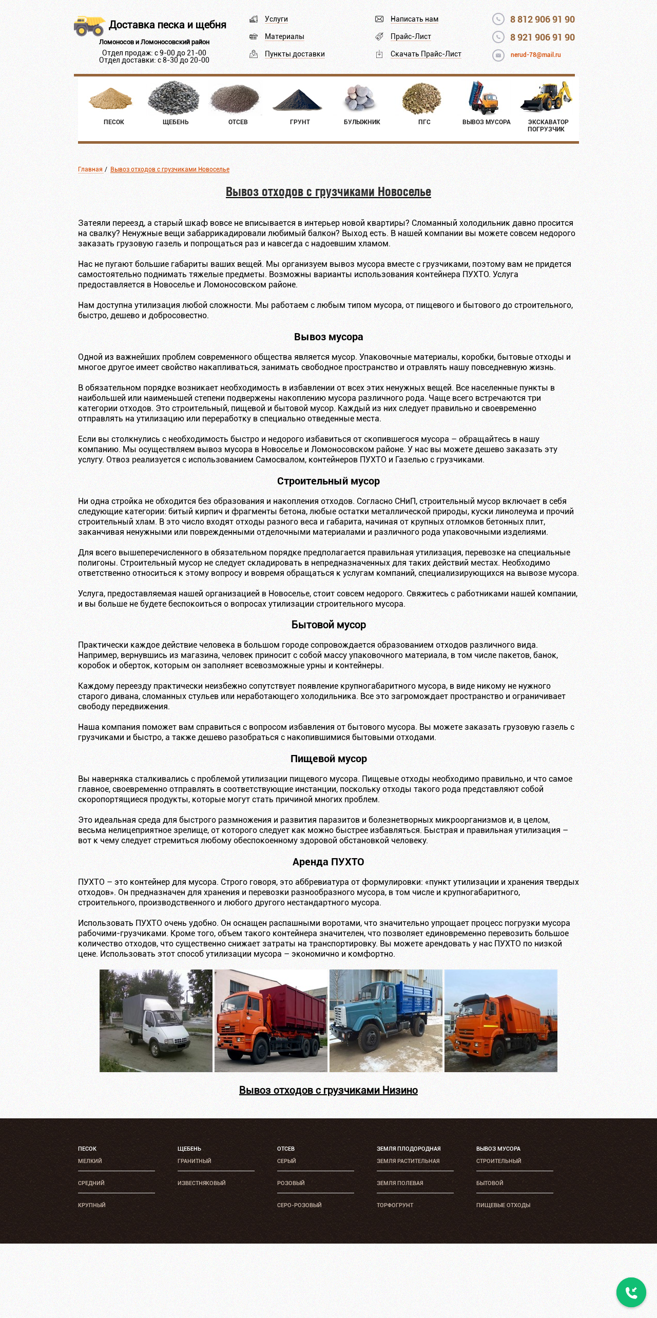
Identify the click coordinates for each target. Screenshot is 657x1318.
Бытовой (490, 1183)
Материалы (284, 36)
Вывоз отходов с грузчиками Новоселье (169, 169)
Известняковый (202, 1183)
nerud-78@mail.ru (536, 55)
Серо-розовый (299, 1205)
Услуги (276, 19)
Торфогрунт (395, 1205)
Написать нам (414, 19)
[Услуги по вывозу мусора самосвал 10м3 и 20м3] (501, 1069)
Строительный (498, 1161)
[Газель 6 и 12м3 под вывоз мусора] (156, 1069)
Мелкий (90, 1161)
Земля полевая (400, 1183)
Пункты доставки (295, 54)
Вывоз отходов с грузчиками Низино (328, 1090)
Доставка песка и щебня (167, 24)
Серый (286, 1161)
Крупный (92, 1205)
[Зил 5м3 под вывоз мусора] (386, 1069)
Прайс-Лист (411, 36)
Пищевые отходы (503, 1205)
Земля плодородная (408, 1149)
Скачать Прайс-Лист (426, 54)
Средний (91, 1183)
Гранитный (194, 1161)
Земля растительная (408, 1161)
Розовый (291, 1183)
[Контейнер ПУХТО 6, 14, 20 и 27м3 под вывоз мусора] (271, 1069)
